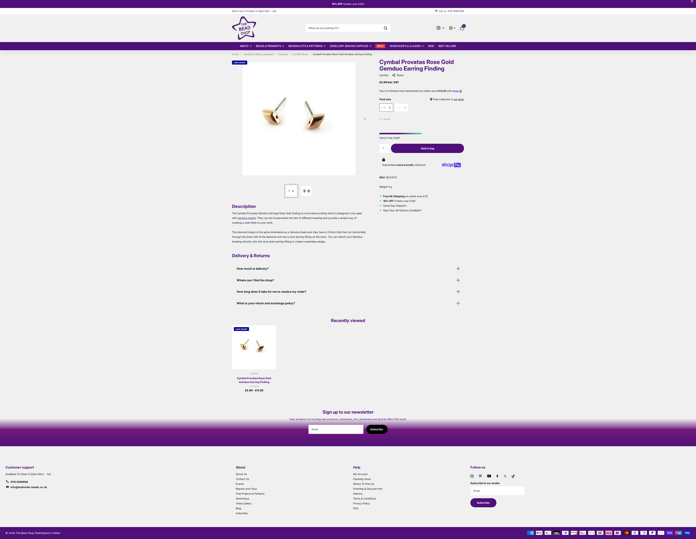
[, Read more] (440, 28)
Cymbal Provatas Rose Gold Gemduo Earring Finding (254, 380)
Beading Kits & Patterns (305, 45)
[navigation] (291, 191)
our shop (459, 99)
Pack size (421, 99)
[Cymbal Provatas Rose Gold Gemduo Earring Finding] (254, 347)
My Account (360, 474)
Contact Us (242, 478)
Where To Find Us (363, 483)
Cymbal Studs (300, 54)
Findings (283, 54)
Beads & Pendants (268, 45)
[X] (505, 476)
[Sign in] (452, 28)
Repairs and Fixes (246, 488)
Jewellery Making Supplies (349, 45)
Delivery (358, 493)
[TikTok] (513, 476)
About (244, 45)
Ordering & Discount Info (367, 488)
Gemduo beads (247, 217)
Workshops (242, 498)
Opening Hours (362, 478)
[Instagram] (472, 476)
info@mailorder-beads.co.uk (29, 487)
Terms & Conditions (364, 498)
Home (235, 54)
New (431, 45)
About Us (241, 474)
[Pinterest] (480, 476)
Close (692, 1)
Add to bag (427, 148)
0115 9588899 (19, 481)
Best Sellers (447, 45)
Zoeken (386, 28)
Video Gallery (244, 503)
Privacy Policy (361, 503)
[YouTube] (489, 476)
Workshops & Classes (405, 45)
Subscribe (377, 429)
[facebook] (497, 476)
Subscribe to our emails (485, 483)
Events (240, 483)
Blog (238, 508)
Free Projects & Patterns (250, 493)
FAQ (355, 508)
